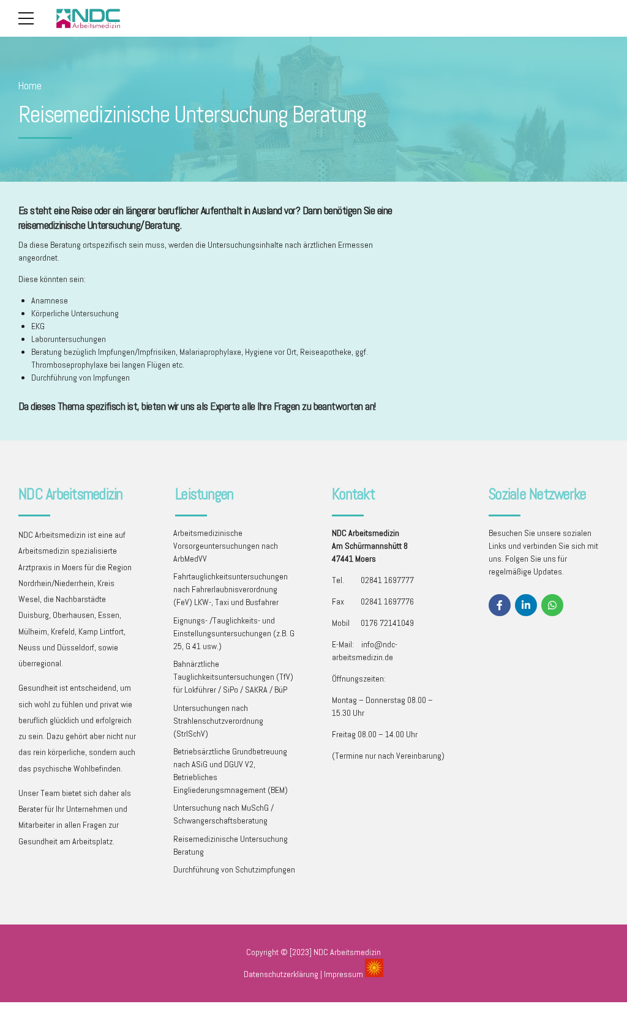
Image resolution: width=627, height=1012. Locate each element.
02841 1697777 (387, 580)
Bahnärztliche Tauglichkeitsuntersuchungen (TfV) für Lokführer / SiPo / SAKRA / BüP (233, 676)
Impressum (343, 974)
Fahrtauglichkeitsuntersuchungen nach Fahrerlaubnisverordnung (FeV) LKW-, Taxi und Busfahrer (230, 589)
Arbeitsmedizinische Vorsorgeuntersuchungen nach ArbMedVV (225, 545)
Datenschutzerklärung (281, 974)
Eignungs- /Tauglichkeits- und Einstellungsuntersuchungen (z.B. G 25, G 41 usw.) (234, 633)
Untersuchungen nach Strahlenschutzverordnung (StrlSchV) (218, 720)
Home (30, 86)
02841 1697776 (387, 601)
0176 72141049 (387, 622)
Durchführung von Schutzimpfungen (234, 869)
